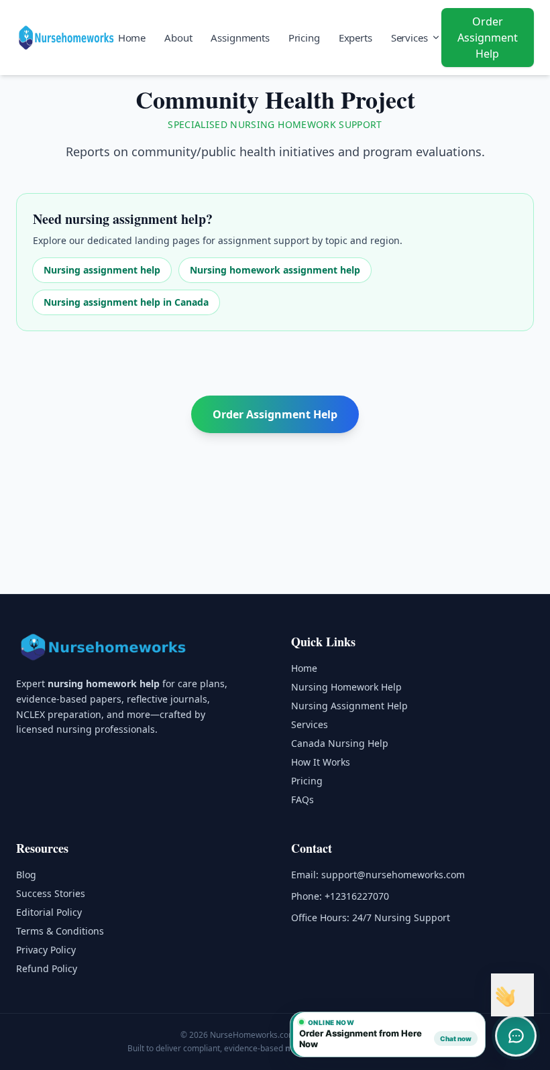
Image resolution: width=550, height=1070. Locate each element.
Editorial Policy (49, 912)
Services (409, 37)
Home (132, 37)
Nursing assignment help (102, 269)
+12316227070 (357, 896)
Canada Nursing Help (339, 743)
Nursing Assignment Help (349, 705)
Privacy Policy (46, 949)
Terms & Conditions (60, 931)
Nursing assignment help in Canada (126, 302)
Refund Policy (46, 968)
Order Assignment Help (487, 37)
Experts (355, 37)
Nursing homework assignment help (275, 269)
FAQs (302, 799)
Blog (26, 874)
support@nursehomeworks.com (393, 874)
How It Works (320, 762)
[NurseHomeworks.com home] (104, 647)
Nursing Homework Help (346, 686)
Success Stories (50, 893)
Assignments (240, 37)
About (178, 37)
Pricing (304, 37)
